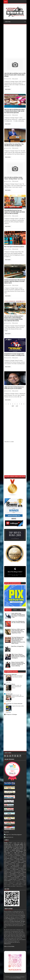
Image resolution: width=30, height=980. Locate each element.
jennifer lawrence (20, 859)
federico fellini (16, 869)
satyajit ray (13, 862)
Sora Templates (17, 977)
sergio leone (17, 858)
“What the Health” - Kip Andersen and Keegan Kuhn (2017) (18, 696)
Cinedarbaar (18, 855)
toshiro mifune (21, 862)
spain (11, 854)
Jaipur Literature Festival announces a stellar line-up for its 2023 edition (14, 387)
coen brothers (7, 869)
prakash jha (17, 854)
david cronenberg (17, 880)
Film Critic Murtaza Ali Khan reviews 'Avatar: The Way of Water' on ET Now (13, 178)
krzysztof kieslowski (15, 877)
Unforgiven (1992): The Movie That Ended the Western (16, 686)
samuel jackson (7, 880)
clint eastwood (21, 868)
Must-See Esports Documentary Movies (14, 246)
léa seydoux (21, 873)
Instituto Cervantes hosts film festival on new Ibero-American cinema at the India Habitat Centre (14, 281)
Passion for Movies (10, 684)
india (6, 843)
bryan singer (21, 874)
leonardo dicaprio (16, 865)
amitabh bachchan (8, 847)
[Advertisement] (15, 42)
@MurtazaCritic (7, 943)
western (22, 856)
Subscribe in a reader (9, 441)
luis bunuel (11, 883)
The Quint (23, 921)
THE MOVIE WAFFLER (11, 674)
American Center (7, 872)
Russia (5, 859)
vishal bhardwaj (13, 856)
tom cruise (10, 855)
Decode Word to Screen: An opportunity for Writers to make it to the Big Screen (14, 354)
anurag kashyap (8, 845)
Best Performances (15, 866)
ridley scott (17, 852)
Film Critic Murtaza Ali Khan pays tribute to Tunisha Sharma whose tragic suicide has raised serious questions (14, 111)
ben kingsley (13, 868)
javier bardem (17, 876)
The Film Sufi (9, 693)
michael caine (17, 861)
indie (22, 843)
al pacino (12, 859)
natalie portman (19, 883)
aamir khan (7, 848)
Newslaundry (17, 921)
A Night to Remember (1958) (18, 706)
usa (15, 843)
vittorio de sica (19, 886)
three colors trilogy (11, 886)
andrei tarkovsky (17, 872)
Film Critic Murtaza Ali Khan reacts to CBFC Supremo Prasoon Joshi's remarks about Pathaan (15, 75)
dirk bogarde (13, 873)
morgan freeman (12, 879)
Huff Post (11, 920)
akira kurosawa (19, 851)
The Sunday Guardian (10, 918)
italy (22, 845)
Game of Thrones (19, 847)
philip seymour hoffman (17, 884)
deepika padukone (16, 850)
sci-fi (11, 851)
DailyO (12, 921)
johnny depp (21, 870)
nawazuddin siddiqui (18, 844)
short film (16, 845)
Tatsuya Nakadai (13, 874)
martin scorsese (7, 861)
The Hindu (22, 917)
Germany (6, 850)
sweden (6, 874)
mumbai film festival (18, 848)
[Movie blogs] (12, 495)
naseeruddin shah (8, 858)
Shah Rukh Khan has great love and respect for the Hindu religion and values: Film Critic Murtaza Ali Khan (14, 212)
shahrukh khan (7, 844)
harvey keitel (13, 870)
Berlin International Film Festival (12, 863)
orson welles (21, 879)
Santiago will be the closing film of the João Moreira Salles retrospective (14, 144)
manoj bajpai (7, 852)
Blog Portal (6, 832)
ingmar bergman (8, 876)
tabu (23, 858)
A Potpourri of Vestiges (11, 714)
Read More (7, 89)
